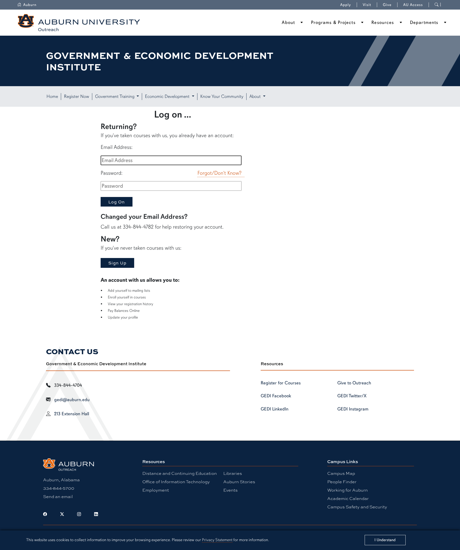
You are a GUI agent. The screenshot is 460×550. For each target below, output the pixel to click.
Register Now (76, 96)
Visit (367, 4)
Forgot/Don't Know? (219, 173)
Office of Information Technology (176, 481)
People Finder (341, 481)
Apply (345, 4)
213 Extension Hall (71, 414)
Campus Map (341, 473)
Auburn (29, 4)
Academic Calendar (348, 498)
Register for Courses (281, 383)
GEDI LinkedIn (274, 409)
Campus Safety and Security (357, 507)
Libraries (232, 473)
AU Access (413, 4)
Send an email (58, 496)
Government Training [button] (115, 96)
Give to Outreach (354, 383)
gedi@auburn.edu (72, 400)
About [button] (255, 96)
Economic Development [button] (168, 96)
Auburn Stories (239, 481)
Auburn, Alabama (61, 480)
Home (52, 96)
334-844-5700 (58, 488)
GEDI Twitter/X (352, 396)
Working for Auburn (347, 490)
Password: (111, 173)
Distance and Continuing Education (179, 473)
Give (387, 4)
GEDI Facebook (276, 396)
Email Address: (116, 147)
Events (230, 490)
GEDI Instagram (352, 409)
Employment (155, 490)
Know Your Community (221, 96)
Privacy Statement (217, 539)
